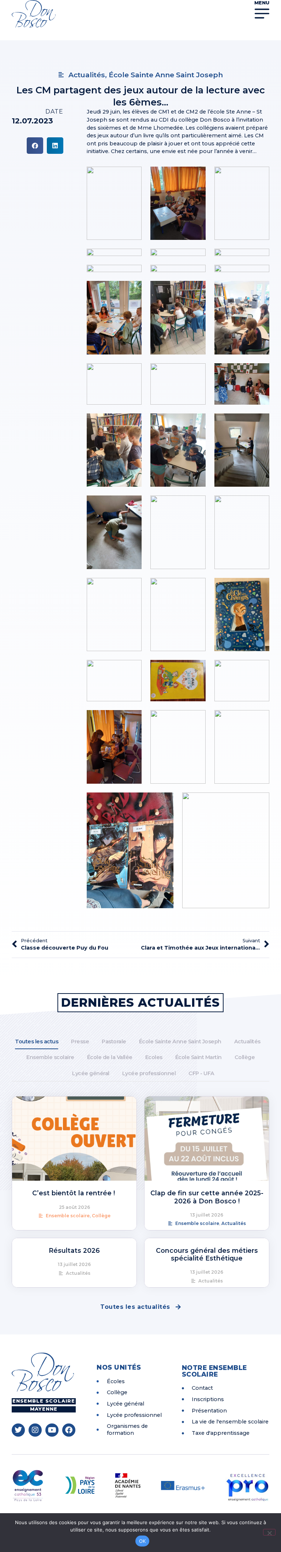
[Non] (269, 1532)
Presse (80, 1041)
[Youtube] (52, 1430)
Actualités (247, 1041)
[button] (35, 145)
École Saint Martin (198, 1057)
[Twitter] (18, 1430)
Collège (245, 1057)
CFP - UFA (201, 1073)
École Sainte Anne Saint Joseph (180, 1041)
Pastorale (114, 1041)
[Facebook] (68, 1430)
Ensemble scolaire (50, 1057)
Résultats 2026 (74, 1250)
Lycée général (90, 1073)
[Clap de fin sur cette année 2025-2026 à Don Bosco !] (207, 1138)
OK (142, 1541)
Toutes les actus (36, 1041)
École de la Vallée (109, 1057)
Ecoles (153, 1057)
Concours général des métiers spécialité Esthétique (207, 1254)
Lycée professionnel (149, 1073)
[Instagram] (35, 1430)
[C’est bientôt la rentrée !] (74, 1138)
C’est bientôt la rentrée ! (74, 1193)
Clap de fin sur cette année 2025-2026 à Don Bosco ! (206, 1196)
